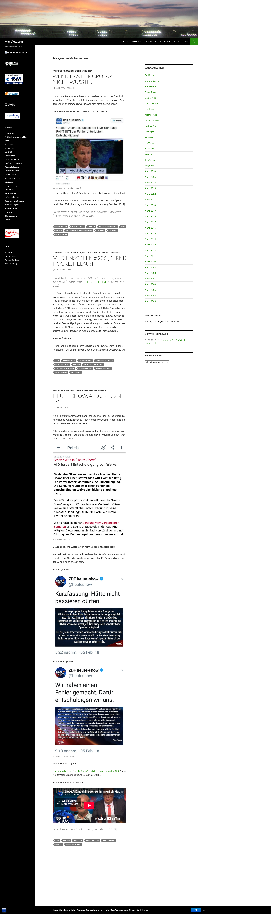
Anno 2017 (150, 222)
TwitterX (113, 230)
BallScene (149, 75)
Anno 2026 (150, 171)
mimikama (9, 182)
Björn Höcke (78, 227)
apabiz (7, 140)
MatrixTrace (151, 114)
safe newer (165, 41)
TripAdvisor (151, 160)
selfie (125, 41)
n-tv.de (58, 844)
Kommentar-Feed (12, 260)
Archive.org (9, 133)
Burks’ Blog (9, 148)
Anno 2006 (150, 284)
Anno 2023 (150, 188)
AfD (57, 361)
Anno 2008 (150, 273)
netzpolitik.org (11, 186)
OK (196, 910)
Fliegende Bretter (12, 167)
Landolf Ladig (62, 365)
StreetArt (149, 148)
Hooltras (149, 109)
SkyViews (149, 143)
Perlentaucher (10, 193)
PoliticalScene (90, 252)
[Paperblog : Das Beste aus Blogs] (12, 116)
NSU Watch (9, 189)
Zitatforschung (11, 216)
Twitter (100, 230)
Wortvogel (9, 212)
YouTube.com (92, 840)
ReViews (149, 137)
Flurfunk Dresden (12, 171)
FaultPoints (59, 71)
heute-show (61, 234)
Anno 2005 (150, 289)
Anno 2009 (150, 267)
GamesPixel (150, 97)
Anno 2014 (150, 239)
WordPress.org (11, 263)
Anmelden (9, 252)
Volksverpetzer (11, 208)
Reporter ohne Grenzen (14, 201)
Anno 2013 (150, 244)
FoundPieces (59, 252)
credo (177, 41)
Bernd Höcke (61, 227)
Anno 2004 (150, 295)
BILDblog (9, 144)
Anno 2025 (150, 176)
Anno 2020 (150, 205)
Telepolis (149, 154)
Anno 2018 (103, 390)
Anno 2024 (87, 71)
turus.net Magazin (12, 204)
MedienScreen (73, 71)
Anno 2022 (150, 193)
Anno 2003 (150, 301)
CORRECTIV (10, 152)
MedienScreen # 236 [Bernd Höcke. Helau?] (90, 261)
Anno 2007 (150, 278)
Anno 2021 (150, 199)
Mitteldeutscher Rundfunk (79, 230)
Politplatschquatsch (13, 197)
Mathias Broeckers (12, 178)
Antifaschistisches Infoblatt (16, 137)
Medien (58, 230)
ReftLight (104, 252)
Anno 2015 (150, 233)
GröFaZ (91, 227)
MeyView (149, 165)
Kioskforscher (10, 174)
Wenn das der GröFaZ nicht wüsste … (82, 79)
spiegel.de (75, 372)
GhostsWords (151, 103)
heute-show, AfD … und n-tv (88, 399)
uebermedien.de (73, 844)
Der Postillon (10, 155)
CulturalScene (152, 80)
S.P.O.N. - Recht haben (64, 368)
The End (8, 219)
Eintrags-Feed (10, 256)
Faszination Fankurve (13, 163)
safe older (151, 41)
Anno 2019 (114, 252)
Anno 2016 (150, 227)
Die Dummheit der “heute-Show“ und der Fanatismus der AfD (86, 770)
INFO (206, 910)
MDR (123, 227)
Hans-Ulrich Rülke (108, 227)
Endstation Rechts (12, 159)
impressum (137, 41)
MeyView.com (14, 41)
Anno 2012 (150, 250)
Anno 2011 (150, 256)
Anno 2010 (150, 261)
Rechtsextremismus (93, 365)
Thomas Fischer (103, 368)
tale (186, 41)
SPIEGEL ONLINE (85, 368)
